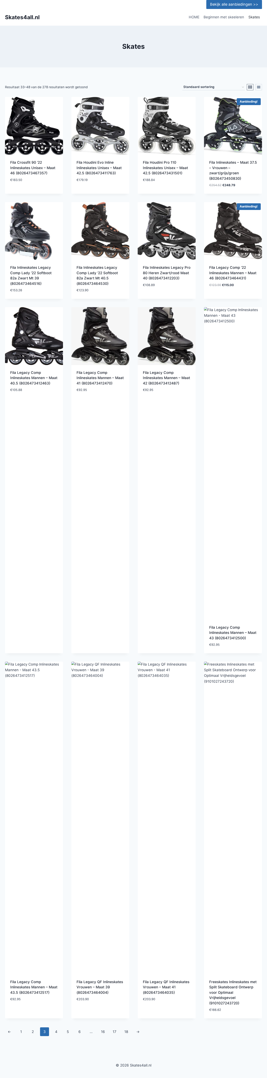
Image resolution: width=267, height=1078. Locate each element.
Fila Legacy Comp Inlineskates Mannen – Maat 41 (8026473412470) (100, 378)
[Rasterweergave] (250, 87)
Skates (254, 17)
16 (103, 1032)
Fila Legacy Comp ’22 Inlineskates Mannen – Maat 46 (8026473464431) (232, 272)
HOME (194, 17)
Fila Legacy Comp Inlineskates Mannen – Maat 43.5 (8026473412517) (33, 987)
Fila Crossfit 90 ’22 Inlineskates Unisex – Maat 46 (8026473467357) (32, 167)
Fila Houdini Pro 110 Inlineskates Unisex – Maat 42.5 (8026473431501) (165, 167)
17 (114, 1032)
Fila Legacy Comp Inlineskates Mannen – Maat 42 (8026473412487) (166, 378)
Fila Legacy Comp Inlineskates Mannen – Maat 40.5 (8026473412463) (33, 378)
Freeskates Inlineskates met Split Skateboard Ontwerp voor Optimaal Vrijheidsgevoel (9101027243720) (233, 992)
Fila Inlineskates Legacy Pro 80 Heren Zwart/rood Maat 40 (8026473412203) (166, 272)
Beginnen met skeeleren (224, 17)
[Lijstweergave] (258, 87)
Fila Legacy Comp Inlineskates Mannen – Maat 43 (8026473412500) (232, 632)
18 (126, 1032)
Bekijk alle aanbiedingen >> (234, 4)
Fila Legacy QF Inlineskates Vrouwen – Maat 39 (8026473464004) (100, 987)
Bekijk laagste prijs (28, 192)
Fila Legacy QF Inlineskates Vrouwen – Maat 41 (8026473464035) (166, 987)
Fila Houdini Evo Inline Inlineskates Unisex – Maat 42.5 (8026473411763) (99, 167)
